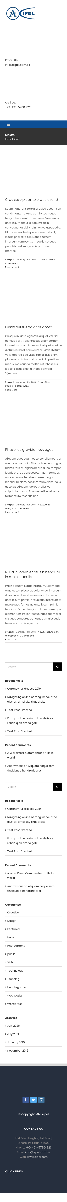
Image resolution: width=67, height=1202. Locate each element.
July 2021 (13, 1034)
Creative (43, 259)
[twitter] (33, 1100)
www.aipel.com (37, 1157)
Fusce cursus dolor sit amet (28, 327)
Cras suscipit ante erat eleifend (31, 199)
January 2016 (16, 1042)
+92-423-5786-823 (18, 107)
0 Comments (22, 386)
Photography (16, 946)
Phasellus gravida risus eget (29, 449)
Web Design (15, 996)
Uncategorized (17, 987)
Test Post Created (19, 710)
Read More (11, 267)
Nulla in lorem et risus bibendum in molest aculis (32, 574)
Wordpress (11, 635)
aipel (11, 259)
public (11, 954)
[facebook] (26, 1100)
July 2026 (13, 1026)
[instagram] (41, 1100)
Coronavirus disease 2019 (24, 689)
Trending (13, 979)
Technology (51, 632)
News (52, 259)
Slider (11, 962)
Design (11, 921)
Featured (13, 929)
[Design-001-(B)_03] (20, 6)
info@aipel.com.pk (17, 65)
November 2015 (17, 1051)
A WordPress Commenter (24, 753)
